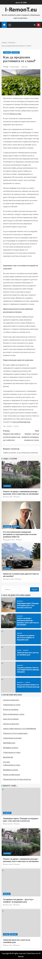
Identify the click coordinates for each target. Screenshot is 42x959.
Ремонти (16, 526)
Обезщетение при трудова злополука (17, 779)
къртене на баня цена (11, 700)
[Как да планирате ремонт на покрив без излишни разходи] (8, 685)
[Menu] (9, 25)
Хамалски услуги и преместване (15, 733)
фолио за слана (15, 113)
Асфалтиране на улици (11, 704)
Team (7, 67)
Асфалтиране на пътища (12, 738)
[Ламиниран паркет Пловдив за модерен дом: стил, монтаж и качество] (8, 604)
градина (9, 426)
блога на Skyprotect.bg (21, 422)
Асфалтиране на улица (11, 765)
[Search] (34, 25)
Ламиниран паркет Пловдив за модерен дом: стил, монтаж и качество (28, 606)
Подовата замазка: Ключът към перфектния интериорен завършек (28, 670)
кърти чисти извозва (10, 719)
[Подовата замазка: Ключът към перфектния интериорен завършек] (8, 669)
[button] (9, 25)
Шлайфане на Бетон (10, 747)
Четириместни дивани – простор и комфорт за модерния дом (26, 638)
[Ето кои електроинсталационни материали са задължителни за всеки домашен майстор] (21, 515)
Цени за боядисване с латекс (13, 714)
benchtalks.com (9, 743)
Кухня (19, 650)
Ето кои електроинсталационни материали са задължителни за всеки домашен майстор (20, 534)
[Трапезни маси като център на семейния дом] (8, 653)
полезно (16, 426)
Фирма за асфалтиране (11, 774)
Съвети (27, 682)
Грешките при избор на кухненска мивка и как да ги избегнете (11, 435)
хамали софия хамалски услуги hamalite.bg (19, 728)
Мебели (19, 633)
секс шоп (6, 762)
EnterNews (31, 953)
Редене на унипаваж (10, 709)
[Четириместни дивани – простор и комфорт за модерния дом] (8, 637)
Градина (7, 52)
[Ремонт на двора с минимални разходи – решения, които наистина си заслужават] (21, 474)
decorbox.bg (8, 757)
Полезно (15, 52)
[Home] (4, 24)
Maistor (17, 497)
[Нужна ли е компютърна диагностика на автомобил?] (21, 557)
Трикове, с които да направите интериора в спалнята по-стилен (30, 435)
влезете (13, 452)
